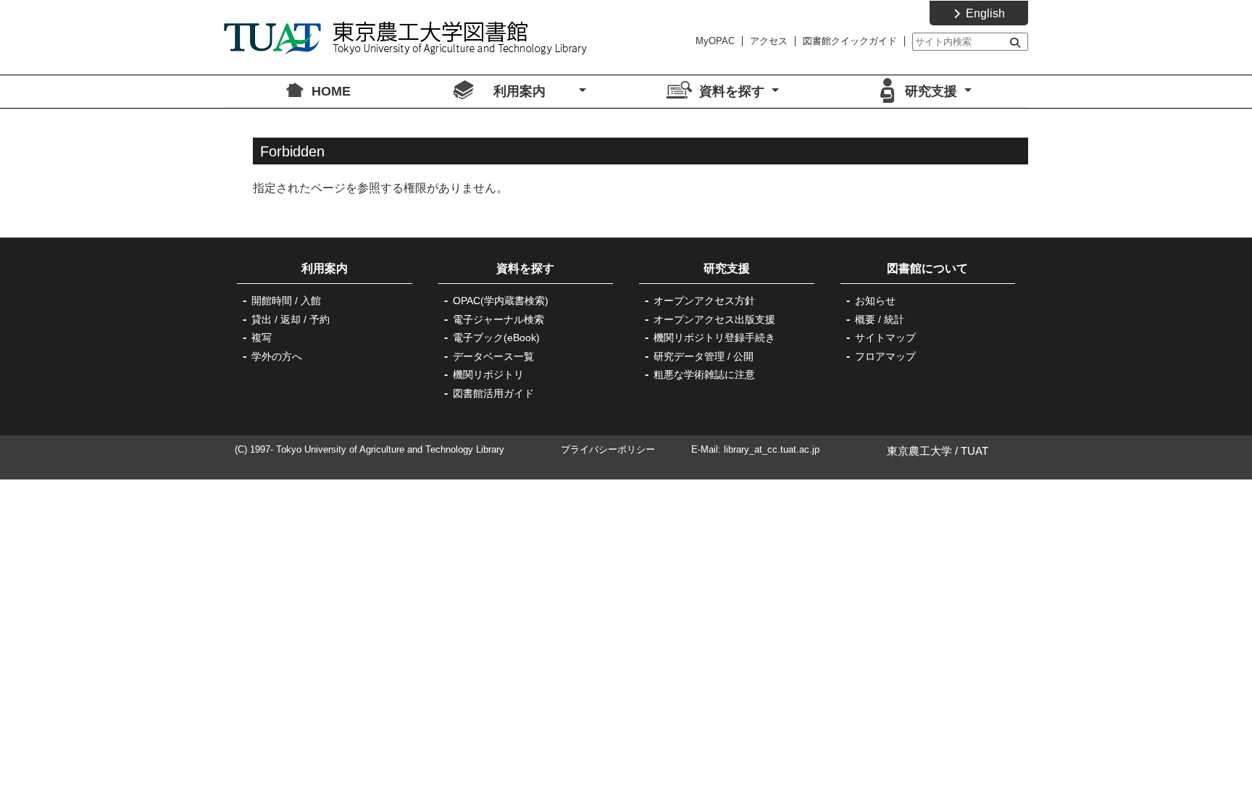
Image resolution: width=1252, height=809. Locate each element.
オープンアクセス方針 (704, 300)
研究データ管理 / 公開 (704, 356)
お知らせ (875, 300)
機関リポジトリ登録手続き (714, 337)
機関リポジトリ (488, 374)
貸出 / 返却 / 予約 (290, 319)
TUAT (974, 451)
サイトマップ (885, 337)
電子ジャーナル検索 (498, 319)
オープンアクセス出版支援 (714, 319)
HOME (331, 91)
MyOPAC (715, 40)
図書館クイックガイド (850, 40)
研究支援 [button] (933, 91)
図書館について (927, 268)
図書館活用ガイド (493, 393)
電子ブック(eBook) (496, 337)
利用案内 (336, 268)
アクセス (769, 40)
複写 (261, 337)
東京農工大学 (919, 451)
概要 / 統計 (879, 319)
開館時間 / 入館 (286, 300)
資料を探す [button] (733, 91)
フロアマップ (885, 356)
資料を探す (525, 268)
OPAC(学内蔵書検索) (500, 300)
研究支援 (727, 268)
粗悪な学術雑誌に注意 (704, 374)
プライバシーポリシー (608, 449)
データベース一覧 (493, 356)
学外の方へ (276, 356)
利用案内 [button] (534, 91)
